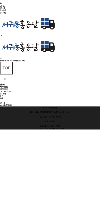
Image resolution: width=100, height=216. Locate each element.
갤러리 (2, 8)
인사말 (2, 6)
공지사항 (3, 13)
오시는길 (3, 10)
